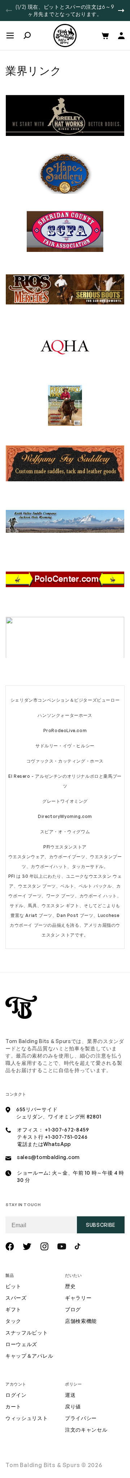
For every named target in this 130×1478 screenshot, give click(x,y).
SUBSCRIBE (101, 1225)
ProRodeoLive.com (65, 730)
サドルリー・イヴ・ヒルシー (65, 745)
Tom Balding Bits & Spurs (42, 1465)
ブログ (73, 1309)
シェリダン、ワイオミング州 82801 (58, 1116)
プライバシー (81, 1418)
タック (13, 1321)
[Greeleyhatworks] (65, 134)
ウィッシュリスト (26, 1418)
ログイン (16, 1395)
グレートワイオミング (65, 801)
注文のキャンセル (86, 1430)
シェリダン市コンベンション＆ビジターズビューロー (65, 700)
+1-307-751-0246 (66, 1137)
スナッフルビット (26, 1332)
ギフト (13, 1309)
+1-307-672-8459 (67, 1129)
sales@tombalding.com (48, 1157)
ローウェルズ (21, 1344)
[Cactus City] (65, 656)
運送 (70, 1395)
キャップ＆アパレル (29, 1356)
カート (13, 1406)
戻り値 (73, 1406)
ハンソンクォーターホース (65, 715)
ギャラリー (78, 1298)
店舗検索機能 (81, 1321)
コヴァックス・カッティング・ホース (65, 761)
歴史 (70, 1286)
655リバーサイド (36, 1109)
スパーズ (16, 1298)
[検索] (27, 35)
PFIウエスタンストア (65, 847)
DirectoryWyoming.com (65, 816)
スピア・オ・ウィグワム (65, 831)
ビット (13, 1286)
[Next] (121, 10)
